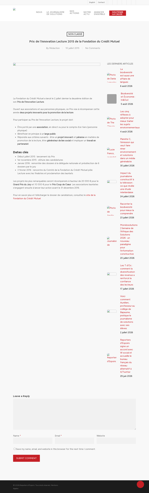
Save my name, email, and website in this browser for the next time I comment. (55, 449)
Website (101, 435)
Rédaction (54, 48)
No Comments (92, 48)
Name (17, 435)
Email (58, 435)
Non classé (75, 34)
